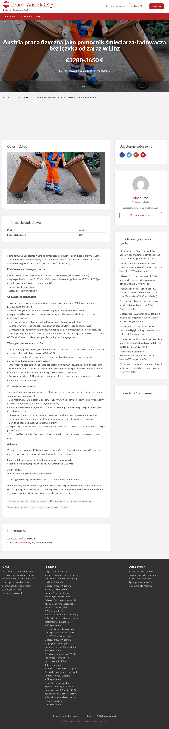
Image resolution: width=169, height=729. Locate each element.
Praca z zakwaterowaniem (48, 507)
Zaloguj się (156, 6)
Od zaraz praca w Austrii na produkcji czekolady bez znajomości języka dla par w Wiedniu (140, 267)
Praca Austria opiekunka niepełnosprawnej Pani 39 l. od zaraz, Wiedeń (138, 355)
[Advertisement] (84, 119)
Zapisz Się (138, 6)
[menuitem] (115, 6)
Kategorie (25, 16)
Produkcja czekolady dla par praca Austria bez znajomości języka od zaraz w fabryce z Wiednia (140, 343)
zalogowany (25, 542)
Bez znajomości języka (20, 507)
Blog (38, 16)
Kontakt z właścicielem (140, 215)
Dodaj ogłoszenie (117, 6)
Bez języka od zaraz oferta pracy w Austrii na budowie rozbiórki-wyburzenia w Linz (60, 697)
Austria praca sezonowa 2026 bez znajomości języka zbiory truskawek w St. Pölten (140, 330)
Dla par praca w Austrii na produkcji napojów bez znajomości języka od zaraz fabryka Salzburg (139, 254)
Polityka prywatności (106, 716)
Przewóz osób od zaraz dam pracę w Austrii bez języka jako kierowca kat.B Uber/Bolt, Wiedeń (138, 292)
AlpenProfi (141, 198)
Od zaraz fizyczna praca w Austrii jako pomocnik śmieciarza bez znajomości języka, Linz (138, 280)
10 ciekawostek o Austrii (141, 571)
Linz (33, 507)
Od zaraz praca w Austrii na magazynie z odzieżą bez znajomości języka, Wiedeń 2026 (139, 317)
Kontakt (90, 716)
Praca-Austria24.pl (33, 4)
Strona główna (10, 16)
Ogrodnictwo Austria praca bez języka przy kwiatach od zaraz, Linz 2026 (60, 632)
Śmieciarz (65, 507)
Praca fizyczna (69, 70)
